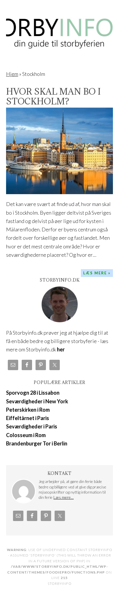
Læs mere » (97, 273)
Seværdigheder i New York (37, 401)
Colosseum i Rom (26, 435)
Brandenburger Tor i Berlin (36, 443)
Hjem (12, 74)
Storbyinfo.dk (59, 29)
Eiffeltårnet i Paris (27, 418)
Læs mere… (63, 497)
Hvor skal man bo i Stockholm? (53, 96)
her (61, 349)
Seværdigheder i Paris (31, 426)
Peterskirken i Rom (28, 409)
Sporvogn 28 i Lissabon (33, 392)
